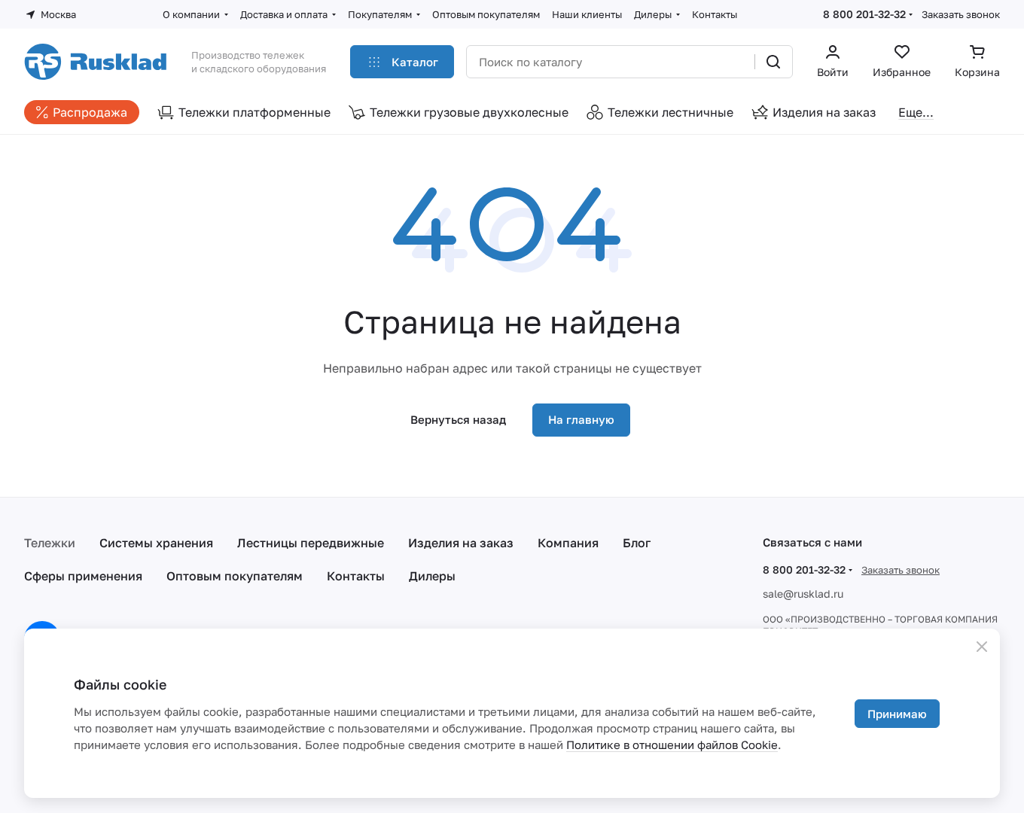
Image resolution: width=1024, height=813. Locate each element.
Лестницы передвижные (310, 542)
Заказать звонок (961, 14)
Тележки (49, 542)
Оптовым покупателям (234, 575)
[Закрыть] (982, 647)
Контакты (356, 575)
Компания (568, 542)
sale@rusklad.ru (803, 593)
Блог (637, 542)
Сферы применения (83, 575)
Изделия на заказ (461, 542)
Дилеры (432, 575)
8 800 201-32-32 (864, 14)
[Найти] (773, 62)
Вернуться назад (458, 419)
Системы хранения (156, 542)
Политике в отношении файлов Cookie (672, 744)
